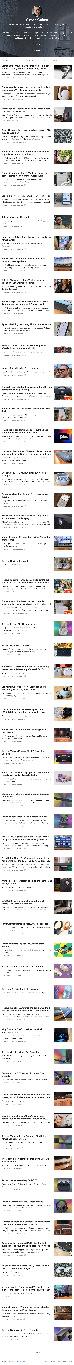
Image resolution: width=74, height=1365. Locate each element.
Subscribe (37, 50)
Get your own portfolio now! (18, 1361)
